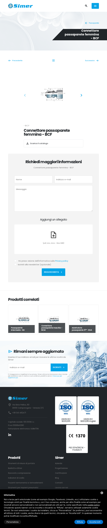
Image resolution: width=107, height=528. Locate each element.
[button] (26, 96)
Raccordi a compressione (19, 473)
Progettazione (61, 468)
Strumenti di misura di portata (21, 463)
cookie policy (93, 505)
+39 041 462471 (19, 413)
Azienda (58, 463)
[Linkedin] (9, 435)
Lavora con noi (61, 487)
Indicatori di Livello (16, 478)
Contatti (59, 483)
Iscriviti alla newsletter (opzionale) (34, 264)
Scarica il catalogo (37, 143)
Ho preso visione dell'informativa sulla (43, 260)
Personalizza (12, 522)
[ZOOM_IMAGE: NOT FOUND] (53, 94)
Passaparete (92, 23)
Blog (57, 478)
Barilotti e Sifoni (15, 468)
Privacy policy (61, 260)
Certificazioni (61, 473)
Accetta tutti (94, 522)
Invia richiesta (53, 272)
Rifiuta (80, 522)
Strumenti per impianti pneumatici (23, 487)
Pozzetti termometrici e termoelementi (25, 483)
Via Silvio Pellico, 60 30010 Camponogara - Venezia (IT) (28, 406)
